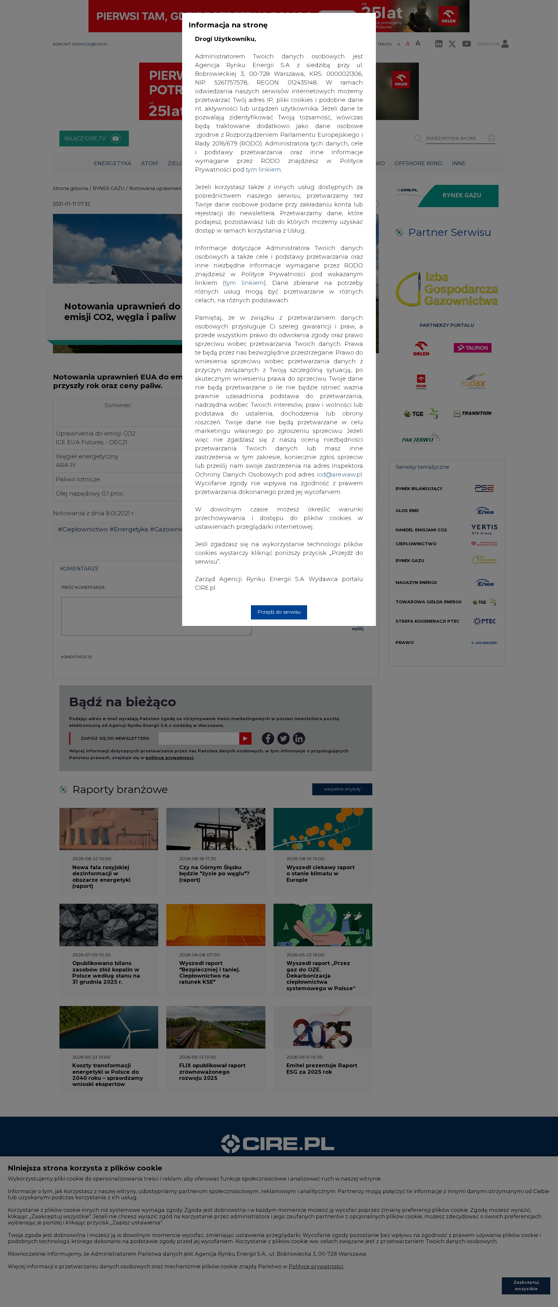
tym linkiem (244, 283)
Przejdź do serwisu (279, 612)
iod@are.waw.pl (339, 474)
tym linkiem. (264, 169)
